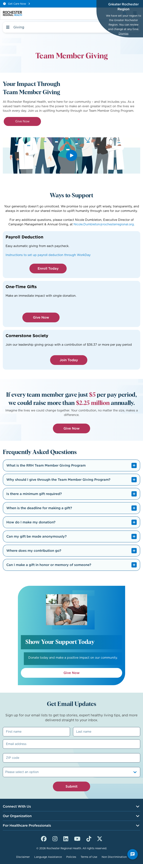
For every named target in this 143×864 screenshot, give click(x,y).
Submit (71, 786)
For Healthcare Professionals (27, 825)
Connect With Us (17, 806)
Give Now (22, 121)
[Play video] (71, 155)
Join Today (69, 360)
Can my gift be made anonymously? (36, 536)
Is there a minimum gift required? (34, 494)
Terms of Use (89, 856)
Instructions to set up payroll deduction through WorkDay (48, 255)
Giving (18, 27)
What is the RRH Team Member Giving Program (46, 465)
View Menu (8, 27)
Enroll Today (48, 268)
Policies (71, 856)
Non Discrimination (114, 856)
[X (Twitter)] (99, 838)
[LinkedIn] (65, 838)
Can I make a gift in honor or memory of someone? (48, 565)
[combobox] (5, 772)
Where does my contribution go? (33, 550)
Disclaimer (23, 856)
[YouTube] (77, 838)
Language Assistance (48, 856)
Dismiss (123, 33)
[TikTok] (89, 838)
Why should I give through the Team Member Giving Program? (58, 479)
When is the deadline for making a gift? (39, 508)
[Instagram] (55, 838)
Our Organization (17, 816)
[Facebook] (43, 838)
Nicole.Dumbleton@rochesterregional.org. (104, 224)
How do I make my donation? (30, 522)
